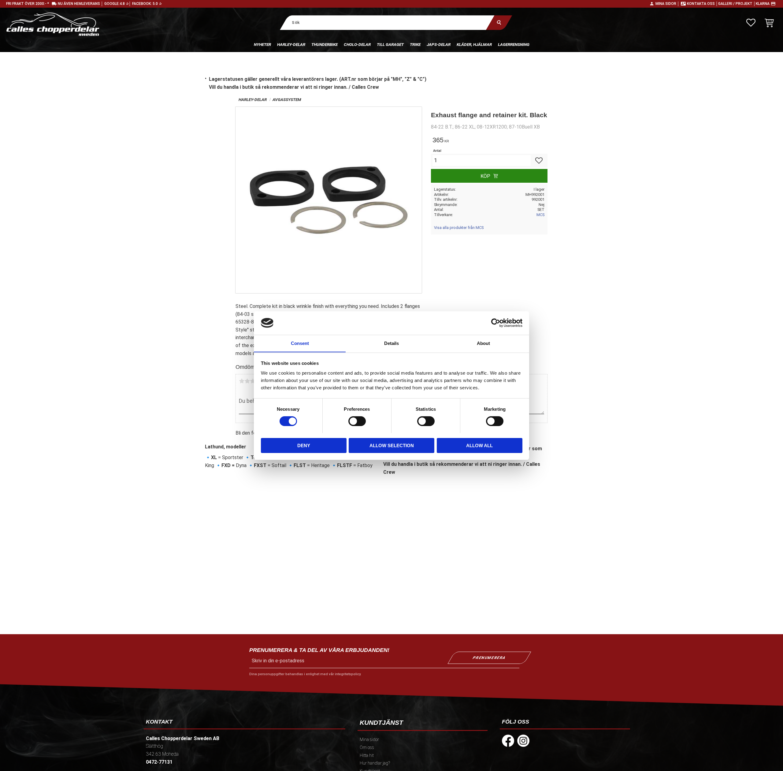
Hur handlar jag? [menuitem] (375, 763)
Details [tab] (391, 343)
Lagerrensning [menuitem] (513, 44)
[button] (750, 22)
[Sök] (499, 22)
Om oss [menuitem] (367, 747)
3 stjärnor (252, 381)
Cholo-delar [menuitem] (357, 44)
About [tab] (483, 343)
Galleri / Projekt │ (737, 4)
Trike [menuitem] (415, 44)
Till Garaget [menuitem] (390, 44)
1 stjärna (241, 381)
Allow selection (391, 445)
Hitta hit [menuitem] (367, 755)
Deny (303, 445)
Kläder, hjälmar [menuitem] (474, 44)
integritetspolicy (347, 674)
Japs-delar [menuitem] (439, 44)
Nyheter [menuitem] (262, 44)
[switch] (357, 421)
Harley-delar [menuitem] (291, 44)
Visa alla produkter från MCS (459, 227)
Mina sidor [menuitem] (369, 739)
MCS (540, 214)
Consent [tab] (300, 343)
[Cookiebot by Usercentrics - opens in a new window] (495, 322)
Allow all (479, 445)
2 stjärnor (247, 381)
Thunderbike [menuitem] (324, 44)
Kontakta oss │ (702, 4)
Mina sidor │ (667, 4)
